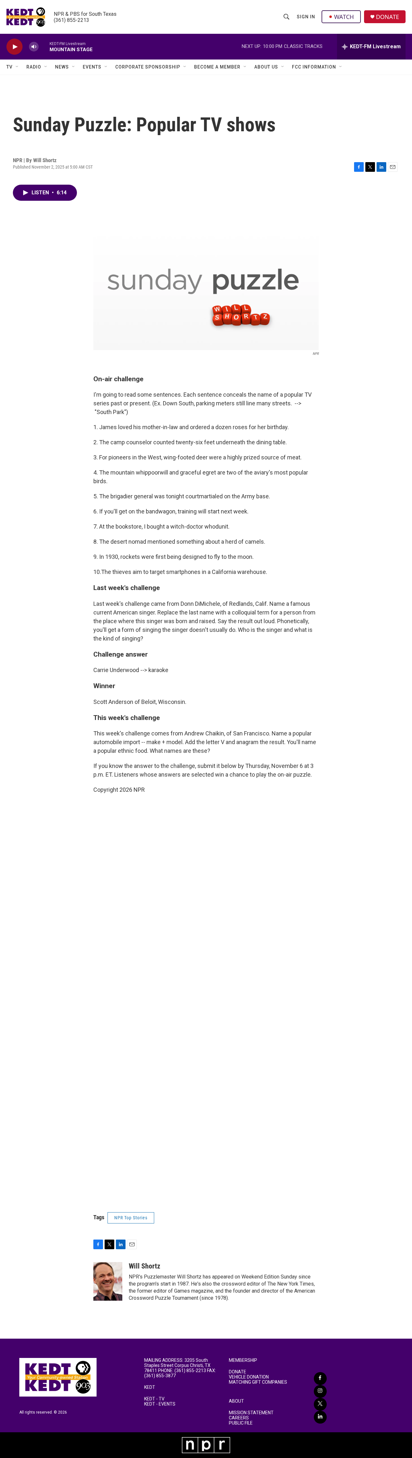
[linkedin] (320, 1417)
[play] (14, 47)
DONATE (387, 17)
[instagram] (320, 1391)
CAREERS (239, 1418)
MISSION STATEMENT (251, 1412)
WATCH (344, 17)
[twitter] (320, 1404)
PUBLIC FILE (241, 1423)
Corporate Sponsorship (147, 66)
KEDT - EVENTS (159, 1404)
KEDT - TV (154, 1399)
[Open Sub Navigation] (17, 66)
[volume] (33, 47)
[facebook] (320, 1378)
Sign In (306, 16)
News (62, 66)
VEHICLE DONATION (249, 1377)
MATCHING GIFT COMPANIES (258, 1382)
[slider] (44, 46)
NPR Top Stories (130, 1217)
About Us (266, 66)
